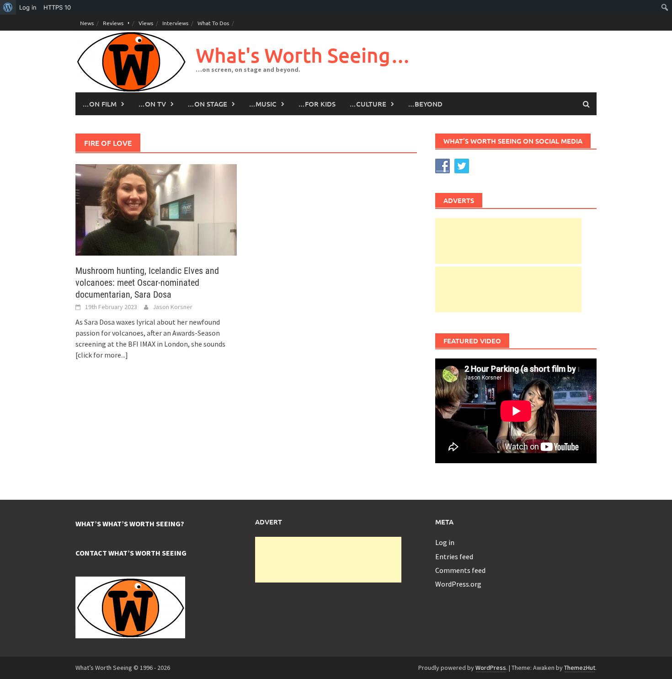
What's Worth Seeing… (303, 55)
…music (263, 103)
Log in (444, 542)
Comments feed (460, 570)
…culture (367, 103)
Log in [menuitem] (28, 7)
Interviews (175, 23)
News (87, 23)
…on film (99, 103)
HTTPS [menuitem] (57, 7)
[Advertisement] (508, 241)
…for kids (317, 103)
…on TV (152, 103)
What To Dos (213, 23)
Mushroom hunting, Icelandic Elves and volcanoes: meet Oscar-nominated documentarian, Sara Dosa (147, 282)
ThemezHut (579, 667)
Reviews (113, 23)
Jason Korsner (172, 307)
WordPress (490, 667)
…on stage (207, 103)
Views (146, 23)
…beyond (425, 103)
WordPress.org (458, 583)
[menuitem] (8, 7)
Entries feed (454, 556)
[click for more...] (101, 354)
